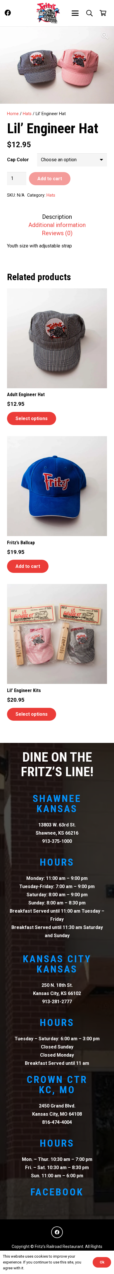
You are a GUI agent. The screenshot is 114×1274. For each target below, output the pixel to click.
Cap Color (18, 159)
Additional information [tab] (57, 224)
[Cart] (102, 13)
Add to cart (49, 178)
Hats (27, 113)
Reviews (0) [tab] (57, 233)
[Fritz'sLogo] (48, 13)
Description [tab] (57, 216)
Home (13, 113)
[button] (75, 13)
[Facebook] (8, 13)
